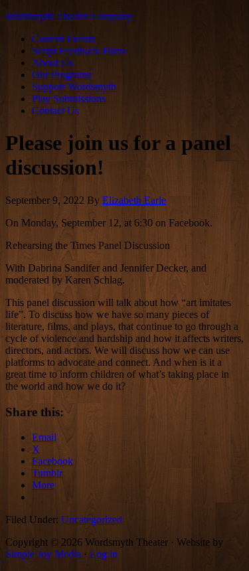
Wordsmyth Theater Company (68, 16)
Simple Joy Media (44, 554)
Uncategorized (91, 519)
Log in (104, 554)
